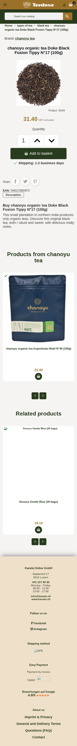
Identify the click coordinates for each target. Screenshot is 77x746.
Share (15, 181)
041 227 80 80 (41, 582)
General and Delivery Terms (38, 724)
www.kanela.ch (40, 599)
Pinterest (35, 181)
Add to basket (41, 153)
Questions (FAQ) (38, 730)
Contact (38, 737)
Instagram (40, 629)
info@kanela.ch (41, 596)
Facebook (39, 623)
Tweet (25, 181)
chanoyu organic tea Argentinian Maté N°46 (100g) (38, 348)
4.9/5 (32, 695)
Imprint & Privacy (38, 717)
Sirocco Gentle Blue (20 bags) (38, 501)
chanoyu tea (25, 38)
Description (13, 194)
